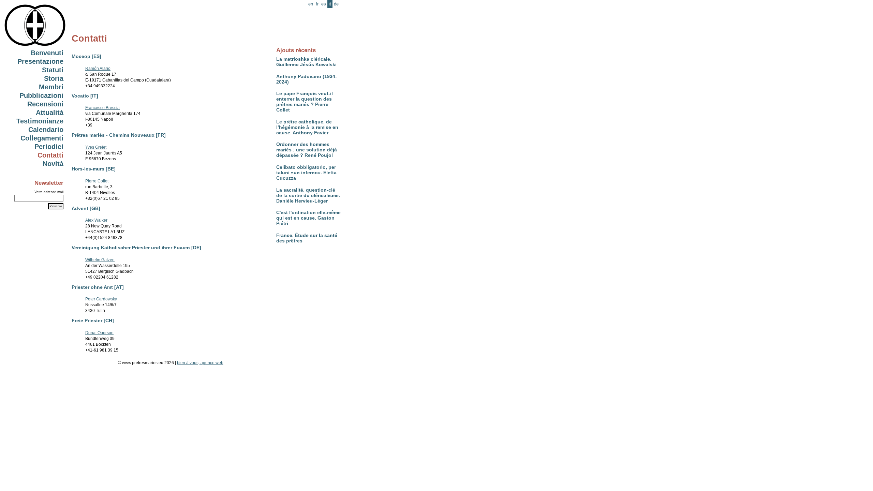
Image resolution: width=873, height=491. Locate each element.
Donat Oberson (99, 332)
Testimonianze (39, 121)
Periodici (48, 146)
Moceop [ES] (86, 56)
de (336, 3)
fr (317, 3)
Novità (53, 163)
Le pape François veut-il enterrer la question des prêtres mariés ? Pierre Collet (304, 102)
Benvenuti (47, 53)
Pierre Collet (96, 181)
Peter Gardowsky (101, 299)
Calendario (45, 129)
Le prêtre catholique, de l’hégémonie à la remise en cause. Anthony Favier (307, 127)
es (323, 3)
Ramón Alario (97, 68)
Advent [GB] (86, 208)
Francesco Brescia (102, 107)
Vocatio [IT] (85, 96)
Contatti (50, 155)
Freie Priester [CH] (93, 320)
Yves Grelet (95, 147)
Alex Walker (96, 220)
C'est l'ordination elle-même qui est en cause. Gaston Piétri (308, 218)
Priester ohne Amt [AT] (98, 287)
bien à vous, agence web (200, 362)
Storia (53, 78)
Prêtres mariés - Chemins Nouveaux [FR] (119, 135)
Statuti (52, 70)
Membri (51, 87)
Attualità (49, 112)
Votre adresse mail (48, 192)
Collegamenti (41, 138)
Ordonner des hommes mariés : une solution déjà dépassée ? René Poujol (306, 150)
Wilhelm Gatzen (100, 259)
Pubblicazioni (41, 95)
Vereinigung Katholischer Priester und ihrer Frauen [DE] (136, 247)
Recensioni (45, 104)
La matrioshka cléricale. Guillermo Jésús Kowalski (306, 61)
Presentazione (40, 61)
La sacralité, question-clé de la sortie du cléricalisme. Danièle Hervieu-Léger (308, 195)
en (310, 3)
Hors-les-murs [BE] (94, 169)
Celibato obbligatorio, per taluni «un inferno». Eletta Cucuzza (306, 172)
